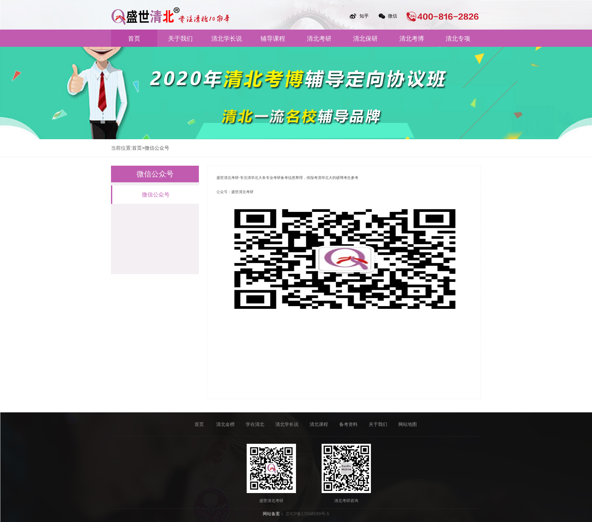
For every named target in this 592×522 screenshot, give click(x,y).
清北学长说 (226, 38)
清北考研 (319, 38)
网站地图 (407, 424)
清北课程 (319, 424)
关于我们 (180, 38)
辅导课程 (273, 38)
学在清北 (255, 424)
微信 (392, 15)
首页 (134, 38)
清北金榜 (225, 424)
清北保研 (365, 38)
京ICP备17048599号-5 (307, 513)
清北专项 (458, 38)
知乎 (364, 15)
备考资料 (348, 424)
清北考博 (411, 38)
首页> (138, 148)
